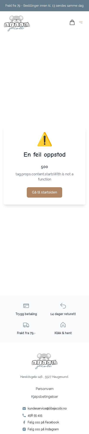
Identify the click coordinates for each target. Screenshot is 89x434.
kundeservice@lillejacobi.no (47, 408)
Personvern (45, 389)
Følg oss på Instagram (43, 429)
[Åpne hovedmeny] (82, 23)
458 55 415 (35, 415)
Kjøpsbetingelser (44, 397)
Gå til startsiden (44, 192)
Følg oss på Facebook (43, 422)
